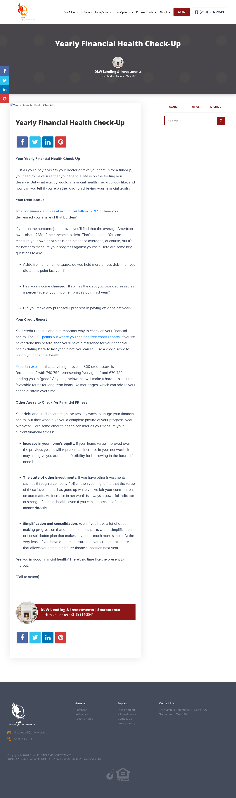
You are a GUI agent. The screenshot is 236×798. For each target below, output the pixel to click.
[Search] (221, 121)
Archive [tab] (215, 107)
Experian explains (30, 367)
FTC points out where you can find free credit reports (77, 337)
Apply (181, 12)
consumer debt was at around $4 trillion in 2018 (62, 211)
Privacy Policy (126, 723)
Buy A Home (71, 12)
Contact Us (125, 719)
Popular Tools (145, 12)
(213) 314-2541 (211, 12)
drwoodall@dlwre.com (30, 732)
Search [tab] (174, 107)
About (163, 12)
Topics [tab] (195, 107)
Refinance (87, 12)
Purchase (81, 710)
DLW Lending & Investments (127, 712)
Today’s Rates (103, 12)
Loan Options (122, 12)
